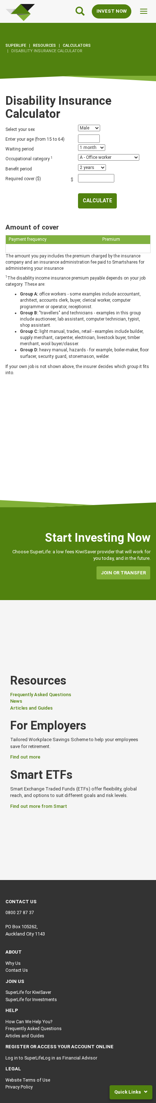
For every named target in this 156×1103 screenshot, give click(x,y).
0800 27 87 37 (19, 912)
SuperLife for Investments (31, 999)
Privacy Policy (19, 1087)
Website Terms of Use (27, 1080)
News (16, 701)
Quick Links (128, 1092)
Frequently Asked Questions (40, 694)
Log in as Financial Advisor (70, 1058)
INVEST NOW (112, 11)
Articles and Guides (31, 708)
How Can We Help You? (28, 1021)
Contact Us (16, 970)
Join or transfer (123, 572)
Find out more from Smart (38, 806)
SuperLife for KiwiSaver (28, 992)
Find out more (25, 757)
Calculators (77, 45)
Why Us (13, 963)
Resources (44, 45)
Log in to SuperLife (24, 1058)
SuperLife (15, 45)
